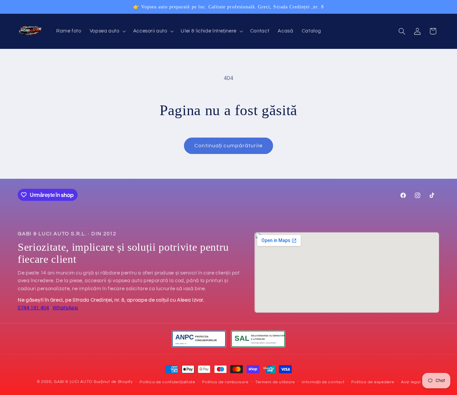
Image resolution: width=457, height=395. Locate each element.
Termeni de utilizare (275, 382)
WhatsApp (65, 307)
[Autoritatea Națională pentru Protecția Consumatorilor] (199, 338)
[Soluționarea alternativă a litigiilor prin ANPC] (258, 338)
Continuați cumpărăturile (228, 145)
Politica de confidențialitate (167, 382)
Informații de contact (323, 382)
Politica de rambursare (225, 382)
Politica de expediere (372, 382)
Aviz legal (410, 382)
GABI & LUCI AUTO (73, 382)
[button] (107, 31)
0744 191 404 (33, 307)
